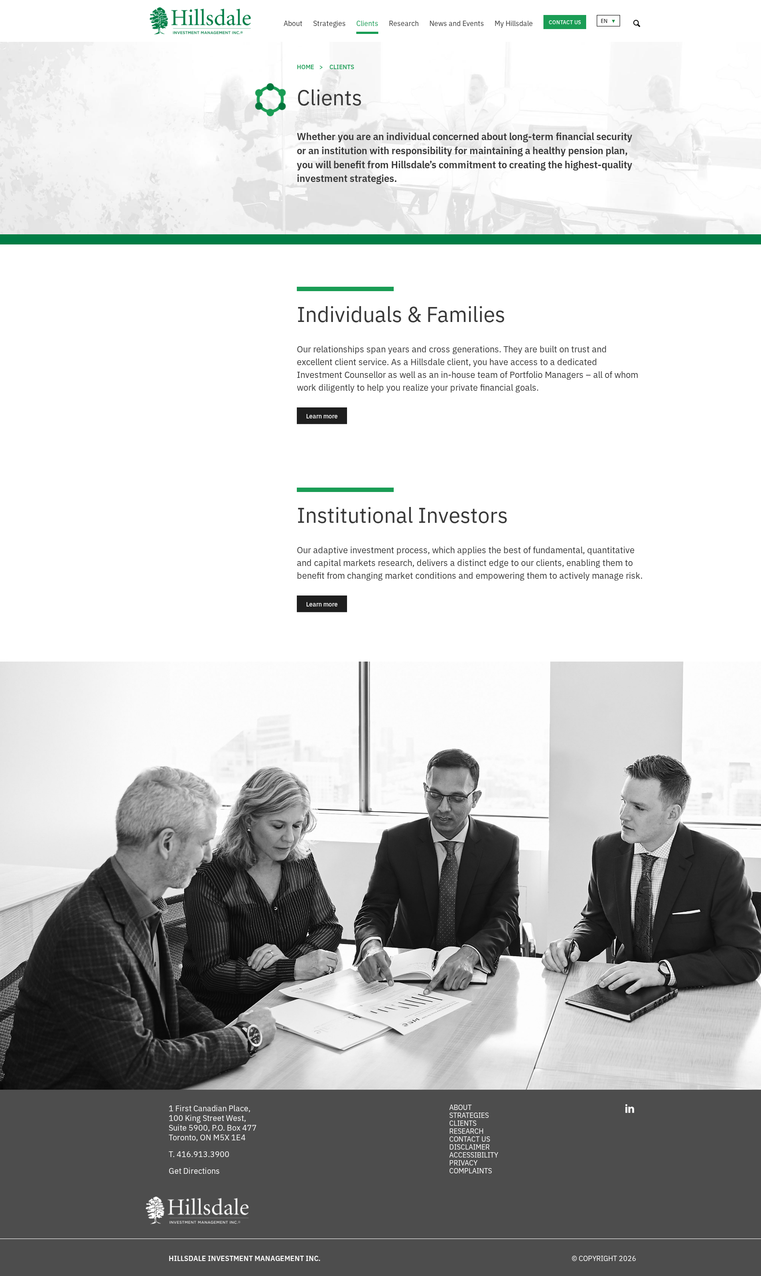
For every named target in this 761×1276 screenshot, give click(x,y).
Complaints (470, 1170)
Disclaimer (469, 1146)
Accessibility (473, 1154)
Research (404, 23)
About (293, 23)
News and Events (456, 23)
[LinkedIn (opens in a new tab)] (629, 1107)
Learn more (326, 415)
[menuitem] (288, 24)
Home (305, 66)
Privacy (463, 1162)
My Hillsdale (514, 23)
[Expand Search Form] (637, 22)
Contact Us (565, 22)
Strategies (329, 23)
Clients (367, 23)
